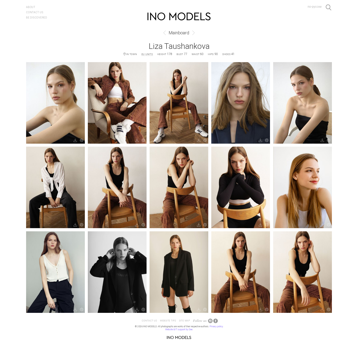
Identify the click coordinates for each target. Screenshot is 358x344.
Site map (184, 320)
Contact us (34, 12)
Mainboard (179, 32)
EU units (147, 54)
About (30, 7)
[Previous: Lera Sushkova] (164, 32)
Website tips (168, 320)
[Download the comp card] (75, 140)
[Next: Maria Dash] (193, 32)
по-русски (314, 6)
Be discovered (36, 17)
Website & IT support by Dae (178, 329)
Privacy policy (216, 326)
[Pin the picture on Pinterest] (81, 140)
